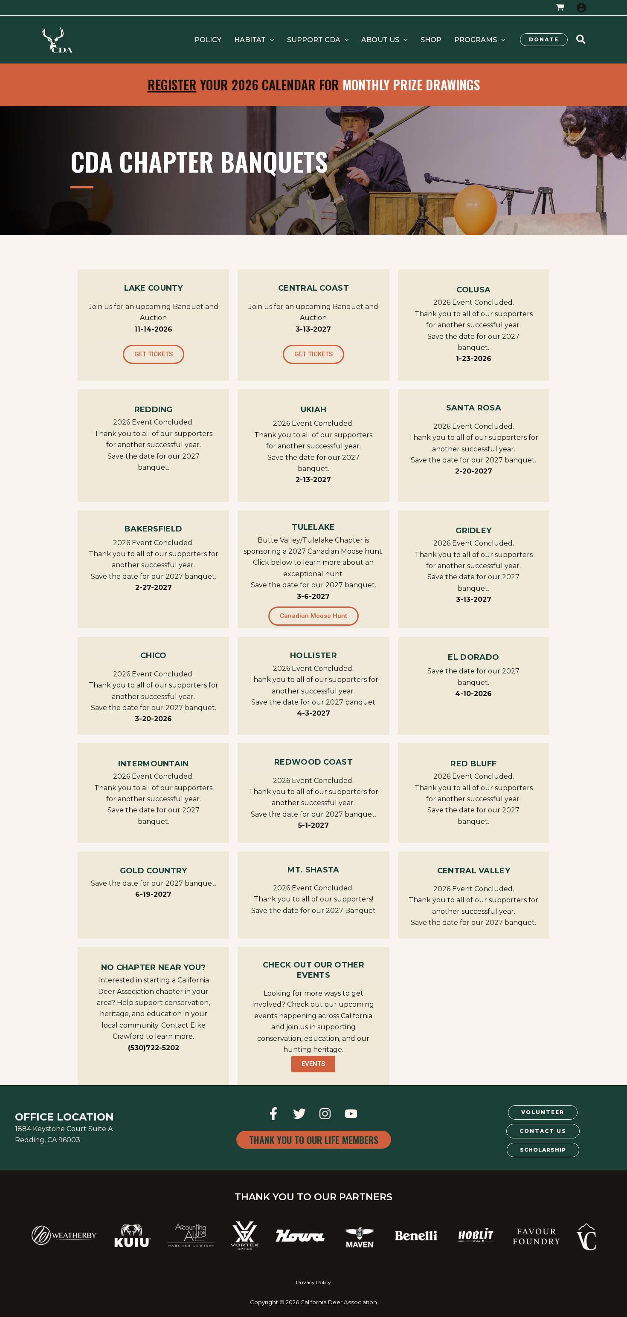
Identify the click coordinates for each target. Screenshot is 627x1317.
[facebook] (274, 1113)
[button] (254, 39)
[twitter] (300, 1113)
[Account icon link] (581, 8)
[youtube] (352, 1113)
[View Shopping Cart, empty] (560, 7)
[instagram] (326, 1113)
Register (172, 84)
